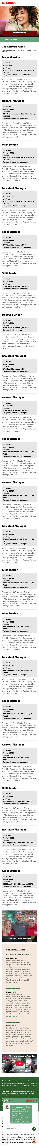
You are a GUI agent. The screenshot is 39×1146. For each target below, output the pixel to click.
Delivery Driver (13, 988)
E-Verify (16, 1137)
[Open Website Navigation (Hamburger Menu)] (34, 5)
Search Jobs (11, 39)
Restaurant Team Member (17, 955)
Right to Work (25, 1137)
